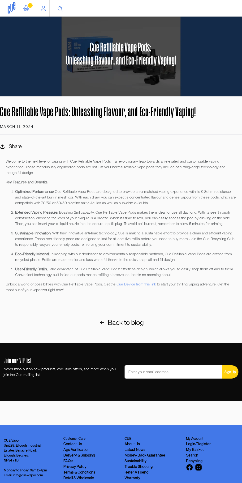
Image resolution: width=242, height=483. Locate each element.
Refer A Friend (136, 472)
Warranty (132, 478)
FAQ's (68, 461)
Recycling (194, 461)
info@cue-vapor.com (28, 475)
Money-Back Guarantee (145, 455)
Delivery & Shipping (79, 455)
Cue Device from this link (136, 284)
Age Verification (76, 449)
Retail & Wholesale (78, 478)
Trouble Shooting (139, 466)
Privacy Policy (74, 466)
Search (192, 455)
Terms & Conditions (79, 472)
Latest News (135, 449)
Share (15, 146)
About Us (132, 444)
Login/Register (198, 444)
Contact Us (72, 444)
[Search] (62, 8)
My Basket (195, 449)
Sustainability (136, 461)
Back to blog (126, 322)
